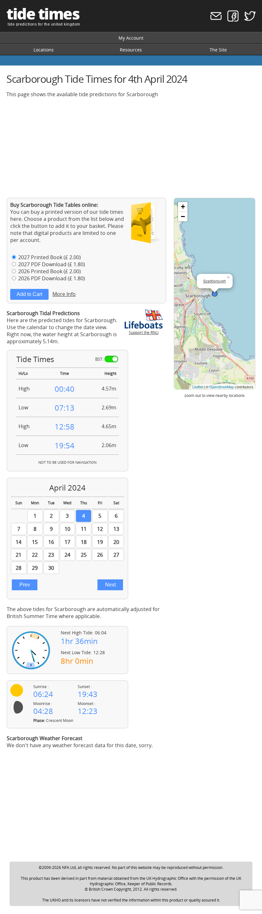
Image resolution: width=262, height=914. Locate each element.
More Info (64, 294)
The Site (218, 50)
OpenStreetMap (221, 386)
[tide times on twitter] (248, 20)
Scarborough (214, 280)
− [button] (183, 217)
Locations (44, 50)
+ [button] (183, 207)
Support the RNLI (143, 332)
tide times (42, 13)
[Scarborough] (215, 294)
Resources (131, 50)
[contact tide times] (214, 20)
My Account (131, 38)
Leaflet (197, 386)
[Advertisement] (131, 147)
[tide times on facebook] (231, 20)
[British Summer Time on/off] (111, 359)
